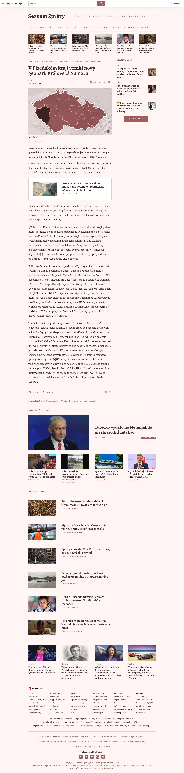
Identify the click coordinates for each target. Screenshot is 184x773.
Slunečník (89, 722)
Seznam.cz (175, 4)
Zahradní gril (128, 722)
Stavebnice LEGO (72, 725)
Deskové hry (109, 725)
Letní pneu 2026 (142, 696)
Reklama (102, 736)
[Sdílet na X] (110, 392)
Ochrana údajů (113, 736)
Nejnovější (124, 60)
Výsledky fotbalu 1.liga (79, 699)
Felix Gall (53, 709)
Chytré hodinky (130, 725)
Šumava (83, 401)
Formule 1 (75, 709)
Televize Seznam (94, 741)
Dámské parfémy (86, 725)
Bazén (58, 722)
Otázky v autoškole (143, 709)
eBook (95, 82)
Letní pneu (99, 725)
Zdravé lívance (98, 703)
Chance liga (75, 696)
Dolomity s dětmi (120, 712)
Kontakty (83, 736)
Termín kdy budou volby (37, 706)
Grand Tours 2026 (56, 712)
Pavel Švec (72, 583)
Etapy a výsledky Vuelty (59, 699)
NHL (73, 712)
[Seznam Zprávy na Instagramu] (92, 757)
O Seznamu (55, 736)
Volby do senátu (34, 709)
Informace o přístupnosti (132, 736)
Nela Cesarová (75, 532)
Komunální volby (34, 712)
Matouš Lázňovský (76, 556)
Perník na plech (98, 712)
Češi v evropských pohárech (122, 718)
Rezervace (73, 401)
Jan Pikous (72, 607)
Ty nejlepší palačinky (100, 696)
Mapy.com (68, 718)
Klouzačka (98, 722)
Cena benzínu (106, 718)
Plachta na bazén (68, 722)
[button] (36, 39)
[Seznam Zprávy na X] (86, 757)
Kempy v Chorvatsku (122, 696)
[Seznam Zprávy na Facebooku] (81, 757)
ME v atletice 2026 (78, 706)
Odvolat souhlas (80, 746)
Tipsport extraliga (78, 703)
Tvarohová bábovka (100, 706)
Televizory (119, 725)
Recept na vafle (98, 709)
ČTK (30, 80)
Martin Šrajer (74, 631)
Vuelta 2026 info (56, 696)
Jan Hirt (53, 703)
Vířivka (136, 722)
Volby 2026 (32, 696)
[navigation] (3, 4)
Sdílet (104, 82)
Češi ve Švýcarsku (120, 706)
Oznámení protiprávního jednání (52, 741)
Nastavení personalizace (99, 746)
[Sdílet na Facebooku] (106, 392)
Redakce (93, 736)
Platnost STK (140, 712)
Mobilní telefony (58, 725)
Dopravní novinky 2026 (144, 703)
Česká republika (52, 401)
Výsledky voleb (33, 703)
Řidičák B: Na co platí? (144, 706)
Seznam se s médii (111, 741)
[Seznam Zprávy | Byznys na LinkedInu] (103, 757)
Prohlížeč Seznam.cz (77, 741)
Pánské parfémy (143, 725)
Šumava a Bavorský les (122, 703)
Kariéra (64, 736)
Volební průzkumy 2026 (37, 699)
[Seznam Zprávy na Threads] (97, 757)
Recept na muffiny (100, 699)
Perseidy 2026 (94, 718)
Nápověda (73, 736)
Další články (136, 119)
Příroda (64, 401)
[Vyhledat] (101, 3)
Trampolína (80, 722)
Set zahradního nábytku (112, 722)
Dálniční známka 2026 (144, 699)
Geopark (92, 401)
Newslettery (139, 741)
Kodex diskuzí (127, 741)
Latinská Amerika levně (123, 709)
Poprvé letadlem (120, 699)
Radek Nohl (73, 508)
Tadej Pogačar (55, 706)
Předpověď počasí (80, 718)
